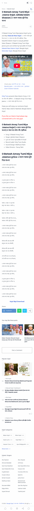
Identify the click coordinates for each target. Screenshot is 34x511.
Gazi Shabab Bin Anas (8, 469)
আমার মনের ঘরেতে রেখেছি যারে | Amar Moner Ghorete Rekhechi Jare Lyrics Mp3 (17, 401)
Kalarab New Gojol (14, 36)
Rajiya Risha (5, 488)
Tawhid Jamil (21, 491)
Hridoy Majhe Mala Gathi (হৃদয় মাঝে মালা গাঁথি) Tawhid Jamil (17, 391)
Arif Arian (20, 463)
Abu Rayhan (5, 460)
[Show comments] (29, 508)
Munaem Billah (6, 485)
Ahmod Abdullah (6, 463)
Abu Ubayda (21, 460)
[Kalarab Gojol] (10, 388)
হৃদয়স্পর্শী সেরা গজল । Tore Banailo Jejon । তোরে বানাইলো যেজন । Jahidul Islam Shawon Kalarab (16, 86)
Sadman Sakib (22, 488)
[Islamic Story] (9, 418)
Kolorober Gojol (7, 51)
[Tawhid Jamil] (17, 388)
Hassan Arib (21, 469)
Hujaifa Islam (5, 472)
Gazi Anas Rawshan (7, 466)
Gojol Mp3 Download (17, 301)
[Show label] (6, 449)
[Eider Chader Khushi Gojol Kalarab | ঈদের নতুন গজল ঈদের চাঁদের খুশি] (12, 329)
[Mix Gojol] (8, 379)
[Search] (31, 3)
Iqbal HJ (20, 475)
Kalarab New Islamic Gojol (10, 48)
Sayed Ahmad (6, 491)
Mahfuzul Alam (6, 481)
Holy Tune (5, 96)
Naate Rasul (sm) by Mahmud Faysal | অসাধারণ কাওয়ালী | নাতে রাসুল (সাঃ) (18, 382)
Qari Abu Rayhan (22, 485)
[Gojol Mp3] (9, 407)
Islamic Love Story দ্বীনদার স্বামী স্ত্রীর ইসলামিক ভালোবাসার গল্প (18, 421)
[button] (4, 3)
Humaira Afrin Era (23, 472)
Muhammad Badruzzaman (22, 481)
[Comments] (30, 414)
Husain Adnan (6, 475)
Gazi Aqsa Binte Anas (24, 466)
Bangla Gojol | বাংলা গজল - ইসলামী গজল (15, 503)
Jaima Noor (21, 478)
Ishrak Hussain (6, 478)
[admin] (3, 26)
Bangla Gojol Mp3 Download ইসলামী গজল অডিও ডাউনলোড (18, 410)
